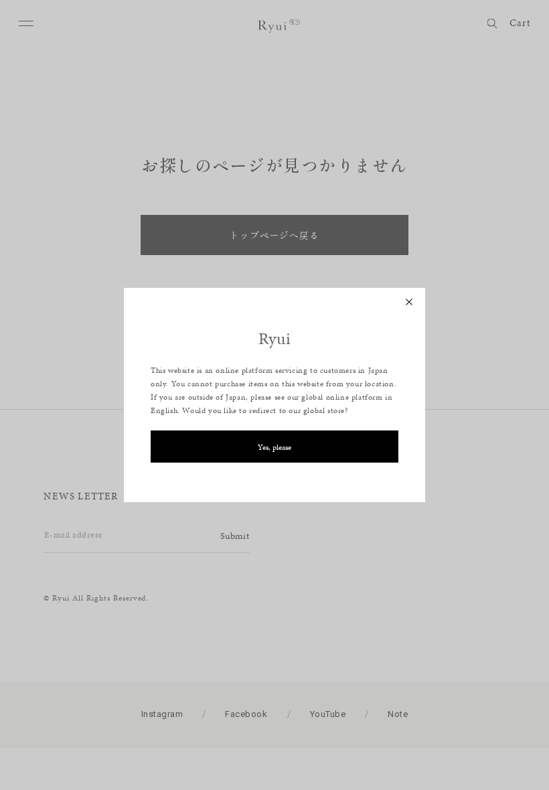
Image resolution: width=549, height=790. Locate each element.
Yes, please (274, 447)
